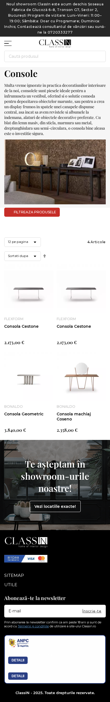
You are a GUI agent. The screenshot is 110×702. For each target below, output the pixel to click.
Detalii (18, 660)
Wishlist (91, 41)
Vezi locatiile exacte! (55, 506)
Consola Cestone (21, 326)
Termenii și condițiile (33, 626)
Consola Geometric (23, 414)
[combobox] (55, 56)
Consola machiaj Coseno (74, 416)
